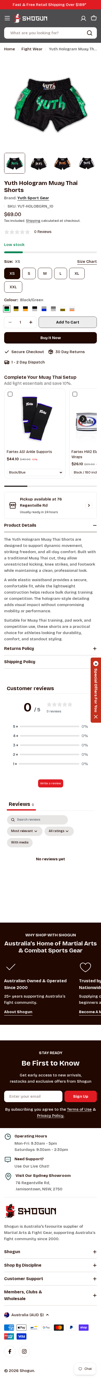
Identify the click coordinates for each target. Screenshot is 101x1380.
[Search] (89, 33)
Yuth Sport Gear (33, 198)
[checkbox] (20, 842)
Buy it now (50, 337)
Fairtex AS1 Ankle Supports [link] (29, 452)
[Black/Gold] (16, 308)
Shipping (33, 220)
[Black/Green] (6, 308)
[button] (82, 419)
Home (9, 49)
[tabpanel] (50, 865)
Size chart (87, 261)
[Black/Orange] (25, 308)
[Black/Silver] (34, 308)
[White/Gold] (62, 308)
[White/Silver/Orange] (72, 308)
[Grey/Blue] (44, 308)
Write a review (50, 783)
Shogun (27, 1370)
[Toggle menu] (7, 18)
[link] (35, 419)
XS (12, 273)
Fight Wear (31, 49)
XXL (13, 287)
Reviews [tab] (21, 804)
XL (77, 273)
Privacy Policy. (50, 1115)
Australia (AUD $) (27, 1315)
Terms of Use (79, 1109)
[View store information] (88, 505)
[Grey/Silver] (53, 308)
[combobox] (50, 33)
